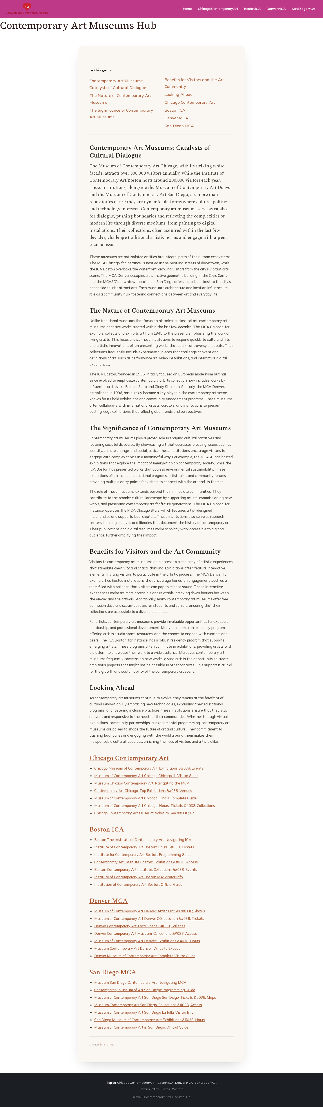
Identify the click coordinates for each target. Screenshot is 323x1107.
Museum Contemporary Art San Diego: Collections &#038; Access (148, 1004)
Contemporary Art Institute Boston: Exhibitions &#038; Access (146, 862)
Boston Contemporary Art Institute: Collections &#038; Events (145, 869)
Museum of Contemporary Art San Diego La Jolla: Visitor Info (144, 1012)
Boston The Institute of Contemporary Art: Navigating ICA (142, 839)
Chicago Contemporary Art (218, 9)
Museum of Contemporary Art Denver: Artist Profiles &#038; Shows (149, 911)
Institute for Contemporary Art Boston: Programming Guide (142, 854)
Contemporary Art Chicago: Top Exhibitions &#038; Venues (143, 790)
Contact (177, 1089)
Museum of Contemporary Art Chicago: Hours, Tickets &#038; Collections (154, 805)
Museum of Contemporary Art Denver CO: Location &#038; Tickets (149, 918)
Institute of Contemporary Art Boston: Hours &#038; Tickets (144, 847)
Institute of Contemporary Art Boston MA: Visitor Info (138, 877)
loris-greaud (108, 1044)
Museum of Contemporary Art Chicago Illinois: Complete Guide (145, 798)
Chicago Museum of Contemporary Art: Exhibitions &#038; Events (148, 768)
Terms (165, 1089)
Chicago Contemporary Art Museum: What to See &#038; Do (144, 813)
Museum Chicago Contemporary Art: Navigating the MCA (141, 783)
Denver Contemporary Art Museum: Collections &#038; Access (145, 933)
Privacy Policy (149, 1089)
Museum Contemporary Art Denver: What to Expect (137, 948)
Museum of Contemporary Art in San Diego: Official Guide (141, 1027)
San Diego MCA (303, 9)
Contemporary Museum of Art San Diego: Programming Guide (144, 989)
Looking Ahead (179, 94)
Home (187, 9)
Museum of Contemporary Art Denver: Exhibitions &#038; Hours (147, 941)
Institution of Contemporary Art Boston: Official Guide (138, 884)
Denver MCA (276, 9)
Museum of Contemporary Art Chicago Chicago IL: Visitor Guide (146, 775)
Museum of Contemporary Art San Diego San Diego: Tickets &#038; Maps (155, 997)
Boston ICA (252, 9)
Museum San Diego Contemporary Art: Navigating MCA (140, 982)
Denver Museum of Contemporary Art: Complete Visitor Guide (144, 955)
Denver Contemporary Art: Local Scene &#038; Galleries (139, 926)
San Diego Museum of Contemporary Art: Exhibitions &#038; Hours (149, 1019)
